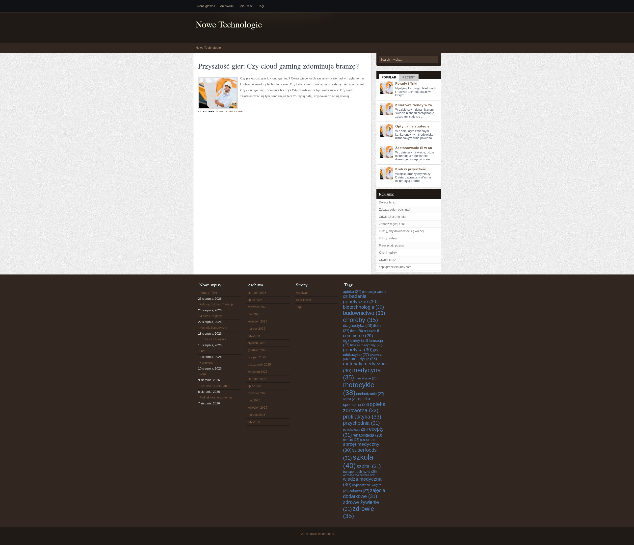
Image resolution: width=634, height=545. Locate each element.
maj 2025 (254, 400)
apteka (352, 291)
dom (356, 331)
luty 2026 (254, 336)
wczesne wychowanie (359, 474)
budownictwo (364, 313)
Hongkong (206, 362)
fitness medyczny (366, 345)
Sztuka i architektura (213, 339)
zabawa (359, 491)
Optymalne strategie (412, 126)
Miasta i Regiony (210, 316)
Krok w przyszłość (410, 169)
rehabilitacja (367, 435)
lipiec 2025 (255, 386)
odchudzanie (370, 394)
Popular (389, 77)
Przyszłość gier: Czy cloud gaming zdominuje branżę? (278, 66)
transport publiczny (360, 471)
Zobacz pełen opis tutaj (394, 209)
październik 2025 (259, 364)
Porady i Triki (406, 83)
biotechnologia (363, 307)
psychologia (355, 429)
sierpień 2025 (257, 379)
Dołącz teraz (387, 202)
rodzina (367, 439)
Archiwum (227, 6)
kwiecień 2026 (257, 321)
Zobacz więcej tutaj (392, 224)
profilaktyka (362, 417)
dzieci (370, 330)
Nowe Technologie (229, 24)
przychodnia (361, 423)
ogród (350, 399)
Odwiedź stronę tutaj (392, 217)
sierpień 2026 (257, 293)
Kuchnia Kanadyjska (213, 327)
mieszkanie (366, 378)
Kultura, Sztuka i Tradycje (216, 304)
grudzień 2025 (257, 350)
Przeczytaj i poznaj (391, 245)
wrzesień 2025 (257, 371)
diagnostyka (357, 325)
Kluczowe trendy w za (413, 105)
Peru (202, 374)
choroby (360, 319)
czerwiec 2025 (257, 393)
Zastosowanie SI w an (413, 148)
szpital (369, 466)
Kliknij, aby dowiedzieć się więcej (401, 231)
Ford (202, 351)
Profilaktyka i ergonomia (215, 397)
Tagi (261, 6)
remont (351, 440)
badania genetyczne (360, 299)
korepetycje (363, 359)
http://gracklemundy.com (395, 267)
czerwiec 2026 (257, 307)
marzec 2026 (256, 328)
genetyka (357, 349)
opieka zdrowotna (364, 407)
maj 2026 (254, 314)
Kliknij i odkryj (388, 238)
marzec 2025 (256, 415)
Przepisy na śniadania (214, 386)
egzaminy (355, 340)
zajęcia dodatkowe (364, 493)
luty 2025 (254, 422)
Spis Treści (245, 6)
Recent (408, 77)
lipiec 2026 (255, 300)
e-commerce (362, 333)
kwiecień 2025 (257, 407)
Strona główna (205, 6)
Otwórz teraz (387, 260)
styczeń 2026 (256, 343)
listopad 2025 (257, 357)
